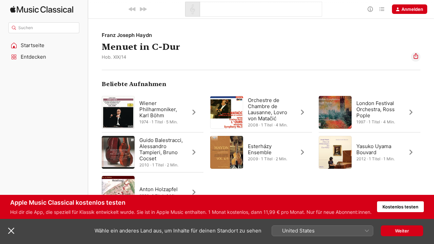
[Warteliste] (381, 9)
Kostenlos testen (400, 206)
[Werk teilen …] (415, 57)
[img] (41, 9)
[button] (44, 45)
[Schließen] (11, 231)
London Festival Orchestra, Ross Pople (375, 109)
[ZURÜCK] (132, 9)
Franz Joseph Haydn (127, 35)
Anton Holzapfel (158, 189)
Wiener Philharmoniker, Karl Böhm (158, 109)
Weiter (402, 230)
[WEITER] (143, 9)
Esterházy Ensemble (260, 149)
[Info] (370, 9)
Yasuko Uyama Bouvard (373, 149)
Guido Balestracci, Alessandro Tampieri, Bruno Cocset (161, 149)
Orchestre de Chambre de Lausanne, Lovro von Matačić (267, 109)
